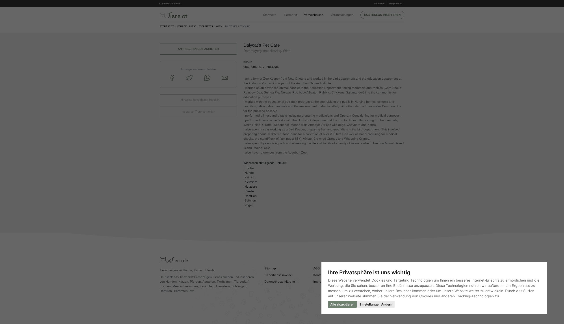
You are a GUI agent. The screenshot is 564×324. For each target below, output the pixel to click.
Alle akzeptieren (342, 304)
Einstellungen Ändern (376, 304)
